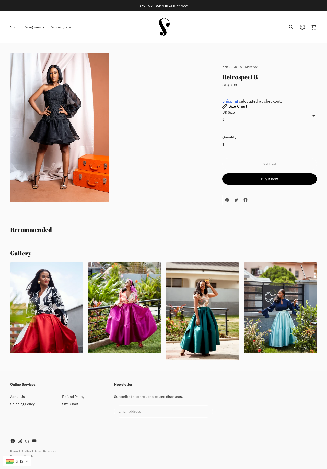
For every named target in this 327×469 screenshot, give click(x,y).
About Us (17, 396)
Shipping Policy (22, 403)
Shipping (230, 101)
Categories (32, 27)
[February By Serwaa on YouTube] (34, 440)
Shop (14, 27)
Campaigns (58, 27)
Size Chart (70, 403)
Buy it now (269, 179)
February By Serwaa (43, 451)
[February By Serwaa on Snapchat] (27, 440)
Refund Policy (73, 396)
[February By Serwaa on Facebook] (12, 440)
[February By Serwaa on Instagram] (19, 440)
